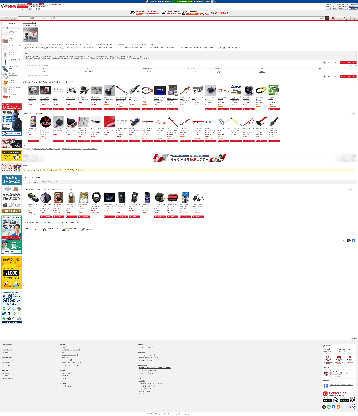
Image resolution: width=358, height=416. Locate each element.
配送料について (327, 351)
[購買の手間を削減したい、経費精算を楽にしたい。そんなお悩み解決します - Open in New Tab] (190, 158)
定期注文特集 (7, 362)
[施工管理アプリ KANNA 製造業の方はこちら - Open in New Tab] (11, 253)
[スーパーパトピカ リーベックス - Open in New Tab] (58, 198)
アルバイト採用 (66, 373)
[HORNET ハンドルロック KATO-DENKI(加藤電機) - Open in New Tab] (185, 90)
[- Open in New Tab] (328, 360)
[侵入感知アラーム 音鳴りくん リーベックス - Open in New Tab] (122, 198)
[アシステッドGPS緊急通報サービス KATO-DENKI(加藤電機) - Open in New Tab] (236, 90)
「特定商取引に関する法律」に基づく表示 (150, 383)
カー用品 (57, 149)
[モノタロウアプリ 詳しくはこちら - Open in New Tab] (339, 393)
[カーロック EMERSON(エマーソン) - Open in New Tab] (185, 122)
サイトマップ (143, 393)
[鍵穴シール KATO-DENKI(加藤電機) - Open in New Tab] (109, 122)
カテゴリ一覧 (7, 347)
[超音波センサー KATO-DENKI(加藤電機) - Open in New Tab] (84, 90)
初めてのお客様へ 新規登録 (39, 6)
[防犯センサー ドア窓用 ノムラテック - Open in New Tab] (84, 198)
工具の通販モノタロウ (39, 149)
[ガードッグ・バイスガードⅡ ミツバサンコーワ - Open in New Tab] (33, 198)
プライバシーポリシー (145, 388)
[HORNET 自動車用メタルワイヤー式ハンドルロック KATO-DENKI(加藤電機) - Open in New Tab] (122, 90)
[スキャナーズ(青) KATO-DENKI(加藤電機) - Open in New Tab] (109, 198)
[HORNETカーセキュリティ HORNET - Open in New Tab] (58, 90)
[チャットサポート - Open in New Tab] (335, 6)
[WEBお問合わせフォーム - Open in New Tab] (329, 6)
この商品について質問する (31, 182)
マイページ (20, 9)
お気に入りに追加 (332, 62)
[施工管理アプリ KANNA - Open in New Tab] (11, 239)
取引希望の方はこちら (68, 386)
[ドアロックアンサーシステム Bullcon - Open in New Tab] (160, 198)
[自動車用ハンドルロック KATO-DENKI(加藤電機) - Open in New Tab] (134, 90)
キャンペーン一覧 (8, 360)
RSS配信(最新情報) (8, 378)
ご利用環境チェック (144, 391)
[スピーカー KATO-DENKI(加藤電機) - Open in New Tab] (71, 122)
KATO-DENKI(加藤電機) (29, 23)
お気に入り (354, 17)
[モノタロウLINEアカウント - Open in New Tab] (329, 408)
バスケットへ (47, 109)
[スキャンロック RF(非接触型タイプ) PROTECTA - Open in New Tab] (172, 90)
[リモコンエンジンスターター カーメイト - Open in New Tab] (274, 90)
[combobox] (174, 18)
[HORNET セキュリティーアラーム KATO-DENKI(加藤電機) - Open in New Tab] (33, 90)
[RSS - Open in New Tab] (338, 408)
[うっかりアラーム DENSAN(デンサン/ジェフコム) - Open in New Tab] (198, 198)
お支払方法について (344, 349)
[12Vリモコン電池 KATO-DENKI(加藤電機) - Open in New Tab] (33, 122)
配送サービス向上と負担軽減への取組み (72, 362)
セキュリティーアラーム (90, 149)
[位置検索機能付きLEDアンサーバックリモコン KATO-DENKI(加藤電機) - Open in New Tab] (96, 90)
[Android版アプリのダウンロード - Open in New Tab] (347, 400)
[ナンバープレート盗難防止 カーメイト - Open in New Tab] (223, 122)
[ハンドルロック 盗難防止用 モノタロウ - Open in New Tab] (223, 90)
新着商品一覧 (7, 352)
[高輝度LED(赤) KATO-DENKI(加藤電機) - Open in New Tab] (134, 122)
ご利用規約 (142, 381)
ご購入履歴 (37, 9)
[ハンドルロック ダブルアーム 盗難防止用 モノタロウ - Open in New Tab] (198, 122)
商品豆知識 (6, 373)
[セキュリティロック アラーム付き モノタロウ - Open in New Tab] (71, 198)
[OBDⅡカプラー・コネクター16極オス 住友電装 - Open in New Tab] (172, 198)
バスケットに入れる (349, 62)
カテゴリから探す (5, 17)
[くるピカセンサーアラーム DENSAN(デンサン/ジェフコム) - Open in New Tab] (45, 198)
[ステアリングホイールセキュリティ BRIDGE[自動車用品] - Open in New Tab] (274, 122)
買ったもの (346, 17)
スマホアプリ (7, 375)
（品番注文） (13, 18)
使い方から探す (7, 365)
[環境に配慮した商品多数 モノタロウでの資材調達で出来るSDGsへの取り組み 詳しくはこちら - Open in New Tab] (11, 323)
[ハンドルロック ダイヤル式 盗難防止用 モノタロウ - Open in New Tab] (147, 122)
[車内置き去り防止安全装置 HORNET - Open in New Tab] (122, 122)
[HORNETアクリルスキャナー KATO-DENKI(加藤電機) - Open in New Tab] (160, 90)
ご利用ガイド (329, 345)
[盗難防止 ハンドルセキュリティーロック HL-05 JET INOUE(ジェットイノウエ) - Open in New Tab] (210, 122)
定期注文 (29, 9)
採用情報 (62, 370)
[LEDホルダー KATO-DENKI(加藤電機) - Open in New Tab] (109, 90)
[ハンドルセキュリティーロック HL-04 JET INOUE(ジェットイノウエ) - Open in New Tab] (172, 122)
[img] (8, 6)
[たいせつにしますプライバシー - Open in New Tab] (353, 407)
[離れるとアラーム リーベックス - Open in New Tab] (185, 198)
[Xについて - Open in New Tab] (324, 408)
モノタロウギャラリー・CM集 (70, 365)
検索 (327, 18)
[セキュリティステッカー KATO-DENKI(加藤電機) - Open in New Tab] (45, 122)
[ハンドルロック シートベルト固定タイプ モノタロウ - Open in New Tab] (236, 122)
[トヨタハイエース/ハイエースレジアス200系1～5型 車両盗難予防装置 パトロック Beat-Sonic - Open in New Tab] (71, 90)
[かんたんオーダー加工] (11, 213)
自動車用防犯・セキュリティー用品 (71, 149)
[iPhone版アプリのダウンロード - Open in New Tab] (330, 400)
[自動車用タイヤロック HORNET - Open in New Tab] (261, 90)
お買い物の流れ (327, 349)
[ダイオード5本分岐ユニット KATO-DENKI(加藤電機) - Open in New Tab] (96, 122)
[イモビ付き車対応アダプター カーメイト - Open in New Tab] (147, 198)
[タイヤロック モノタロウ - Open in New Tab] (147, 90)
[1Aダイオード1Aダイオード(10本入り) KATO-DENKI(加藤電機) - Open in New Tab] (84, 122)
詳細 (321, 18)
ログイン (22, 6)
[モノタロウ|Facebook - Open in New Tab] (333, 408)
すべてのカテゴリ (23, 18)
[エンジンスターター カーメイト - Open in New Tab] (134, 198)
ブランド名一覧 (7, 350)
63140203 (44, 72)
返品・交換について (344, 351)
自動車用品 (50, 149)
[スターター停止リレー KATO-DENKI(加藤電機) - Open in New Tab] (210, 90)
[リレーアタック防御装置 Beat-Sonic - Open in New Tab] (198, 90)
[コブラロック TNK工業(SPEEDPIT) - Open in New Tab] (96, 198)
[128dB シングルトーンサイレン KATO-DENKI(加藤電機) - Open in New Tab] (248, 90)
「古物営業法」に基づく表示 (147, 386)
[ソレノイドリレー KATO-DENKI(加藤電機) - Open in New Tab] (58, 122)
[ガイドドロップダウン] (343, 8)
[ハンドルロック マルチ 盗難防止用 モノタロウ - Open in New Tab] (160, 122)
